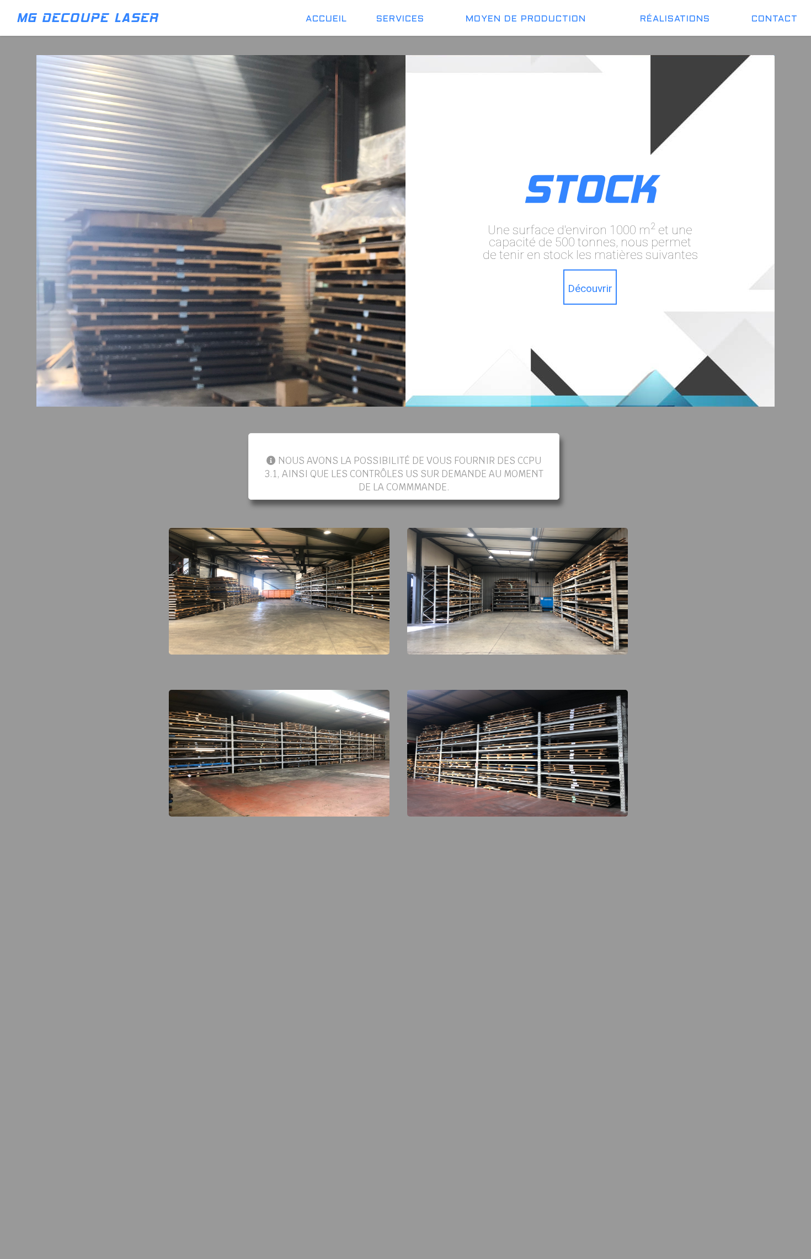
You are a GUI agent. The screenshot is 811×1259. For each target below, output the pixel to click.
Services (400, 19)
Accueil (326, 19)
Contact (774, 19)
